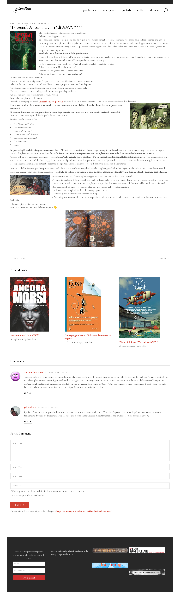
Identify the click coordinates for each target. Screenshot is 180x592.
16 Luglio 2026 (16, 339)
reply (28, 393)
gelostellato (19, 23)
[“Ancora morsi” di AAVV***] (35, 304)
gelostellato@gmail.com (73, 551)
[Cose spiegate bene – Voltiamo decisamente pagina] (90, 304)
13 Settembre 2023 (73, 342)
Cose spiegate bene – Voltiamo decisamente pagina (88, 337)
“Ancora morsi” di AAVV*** (25, 335)
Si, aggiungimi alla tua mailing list (28, 495)
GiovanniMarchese (33, 372)
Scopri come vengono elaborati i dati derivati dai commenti (84, 511)
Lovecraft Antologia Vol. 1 (51, 101)
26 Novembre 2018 (41, 23)
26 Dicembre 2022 (127, 345)
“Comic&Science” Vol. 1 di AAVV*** (138, 342)
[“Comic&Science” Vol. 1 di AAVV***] (144, 307)
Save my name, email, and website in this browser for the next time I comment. (49, 491)
